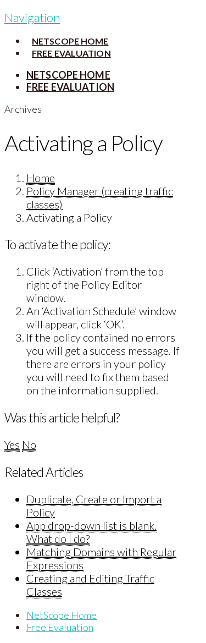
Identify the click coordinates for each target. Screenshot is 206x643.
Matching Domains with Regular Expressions (101, 558)
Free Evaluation (59, 627)
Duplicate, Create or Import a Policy (94, 505)
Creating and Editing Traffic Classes (90, 584)
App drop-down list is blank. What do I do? (91, 532)
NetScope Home (61, 615)
